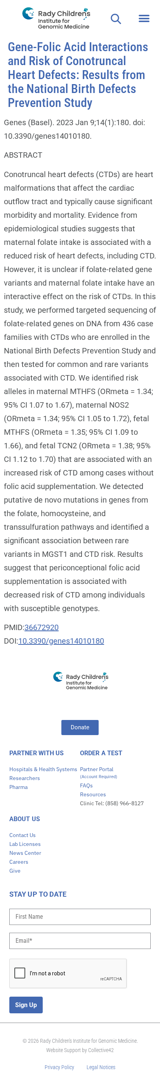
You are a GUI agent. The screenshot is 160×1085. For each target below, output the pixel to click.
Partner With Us (36, 753)
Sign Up (26, 1005)
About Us (24, 819)
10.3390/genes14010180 (61, 641)
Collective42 (101, 1050)
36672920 (41, 627)
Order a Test (101, 753)
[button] (144, 18)
